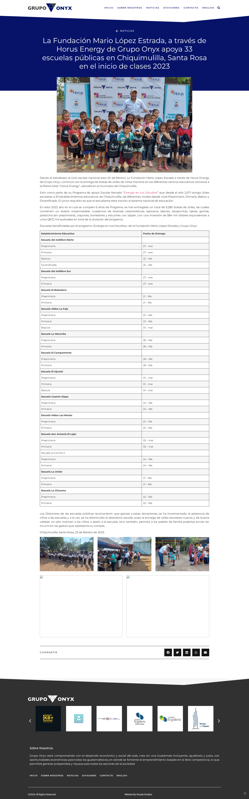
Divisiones (171, 7)
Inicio (108, 7)
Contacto (191, 7)
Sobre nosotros (129, 7)
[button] (218, 7)
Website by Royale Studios (138, 794)
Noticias (152, 7)
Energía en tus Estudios (140, 192)
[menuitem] (208, 8)
